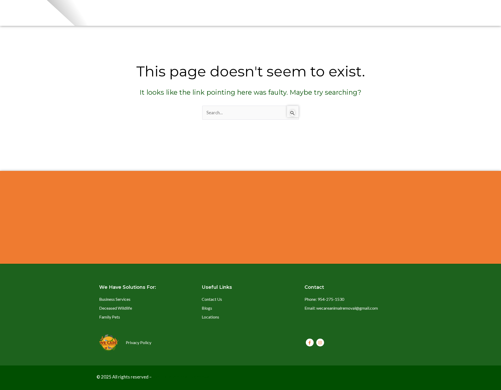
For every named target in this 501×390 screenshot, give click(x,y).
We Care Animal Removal (181, 377)
